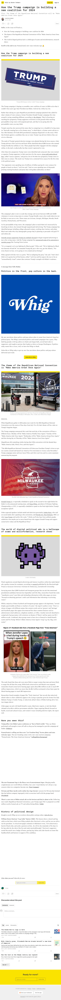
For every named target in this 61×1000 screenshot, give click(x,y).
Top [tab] (3, 925)
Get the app (38, 992)
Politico (9, 728)
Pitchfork (5, 796)
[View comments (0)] (8, 23)
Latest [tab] (7, 925)
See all (4, 964)
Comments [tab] (5, 905)
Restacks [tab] (11, 905)
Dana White (33, 504)
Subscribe (49, 2)
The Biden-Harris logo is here (13, 930)
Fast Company (34, 787)
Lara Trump (8, 517)
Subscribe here (48, 815)
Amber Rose (47, 512)
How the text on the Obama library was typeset (19, 955)
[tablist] (8, 905)
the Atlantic (37, 117)
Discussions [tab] (13, 925)
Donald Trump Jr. (6, 502)
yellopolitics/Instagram (39, 737)
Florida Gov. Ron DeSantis (44, 515)
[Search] (58, 925)
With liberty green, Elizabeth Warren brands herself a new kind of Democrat (26, 942)
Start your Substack (26, 992)
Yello (41, 804)
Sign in (57, 2)
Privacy (29, 988)
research (35, 584)
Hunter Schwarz (9, 18)
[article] (30, 933)
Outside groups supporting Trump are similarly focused (19, 238)
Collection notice (40, 988)
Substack (22, 996)
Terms (34, 988)
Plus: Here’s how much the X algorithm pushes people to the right (19, 957)
